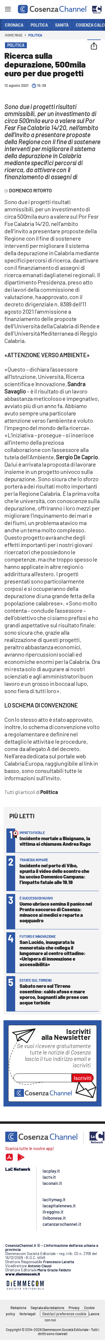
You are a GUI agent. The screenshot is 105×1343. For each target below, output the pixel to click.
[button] (94, 46)
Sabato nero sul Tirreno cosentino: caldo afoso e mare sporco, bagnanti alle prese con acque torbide (54, 994)
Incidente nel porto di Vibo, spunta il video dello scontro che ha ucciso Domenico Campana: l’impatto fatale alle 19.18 (54, 873)
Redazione (18, 1308)
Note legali (28, 1314)
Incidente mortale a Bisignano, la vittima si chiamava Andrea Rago (55, 841)
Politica (35, 35)
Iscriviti (83, 1078)
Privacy (74, 1308)
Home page (13, 35)
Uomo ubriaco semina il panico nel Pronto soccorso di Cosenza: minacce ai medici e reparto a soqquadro (56, 912)
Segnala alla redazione (47, 1308)
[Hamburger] (7, 10)
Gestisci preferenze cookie (64, 1313)
